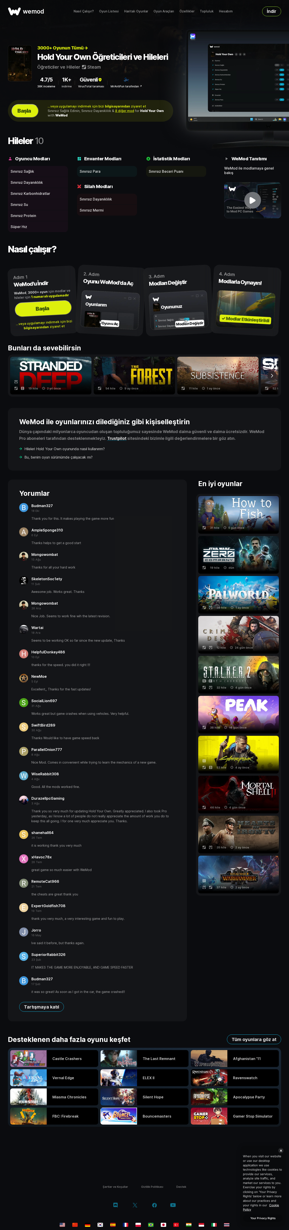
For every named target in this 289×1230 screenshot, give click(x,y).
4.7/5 (46, 79)
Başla (24, 110)
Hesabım (226, 11)
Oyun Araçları (164, 11)
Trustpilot (116, 438)
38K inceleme (46, 86)
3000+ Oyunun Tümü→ (62, 48)
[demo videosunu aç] (252, 200)
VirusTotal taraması (91, 86)
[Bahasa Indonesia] (201, 1225)
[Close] (281, 1150)
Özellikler (186, 11)
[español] (113, 1225)
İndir (271, 11)
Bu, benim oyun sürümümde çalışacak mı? (58, 457)
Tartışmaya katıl (41, 1007)
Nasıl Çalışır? (84, 11)
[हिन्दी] (188, 1225)
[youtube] (173, 1205)
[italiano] (214, 1225)
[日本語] (163, 1225)
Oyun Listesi (109, 11)
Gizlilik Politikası (152, 1186)
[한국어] (100, 1225)
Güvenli (89, 79)
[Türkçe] (176, 1225)
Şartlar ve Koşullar (115, 1186)
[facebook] (154, 1205)
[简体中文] (75, 1225)
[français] (125, 1225)
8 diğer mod (124, 111)
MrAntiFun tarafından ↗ (126, 86)
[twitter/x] (135, 1206)
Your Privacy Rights (262, 1218)
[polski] (138, 1225)
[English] (62, 1225)
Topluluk (207, 11)
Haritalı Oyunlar (136, 11)
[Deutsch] (87, 1225)
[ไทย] (226, 1225)
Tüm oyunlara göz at (254, 1039)
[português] (151, 1225)
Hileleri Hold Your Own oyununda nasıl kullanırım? (64, 449)
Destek (181, 1186)
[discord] (115, 1206)
